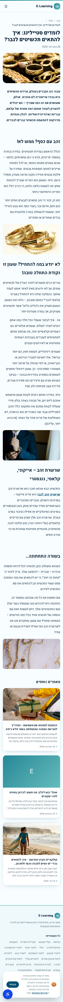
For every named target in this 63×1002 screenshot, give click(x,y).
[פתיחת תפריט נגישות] (8, 994)
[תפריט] (6, 6)
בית (58, 21)
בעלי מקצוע (44, 942)
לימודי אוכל (30, 948)
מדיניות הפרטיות (40, 993)
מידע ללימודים (24, 964)
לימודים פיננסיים (14, 959)
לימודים (8, 953)
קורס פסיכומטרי (42, 970)
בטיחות (56, 942)
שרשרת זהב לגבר (48, 494)
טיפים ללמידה (53, 948)
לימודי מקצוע (53, 953)
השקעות (13, 942)
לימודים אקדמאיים (50, 959)
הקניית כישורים (28, 942)
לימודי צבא (20, 953)
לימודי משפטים (36, 953)
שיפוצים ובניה (25, 970)
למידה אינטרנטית (42, 964)
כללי (50, 21)
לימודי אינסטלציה (13, 948)
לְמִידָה (57, 964)
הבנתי (12, 984)
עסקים (57, 970)
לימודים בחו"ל (32, 959)
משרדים (10, 964)
